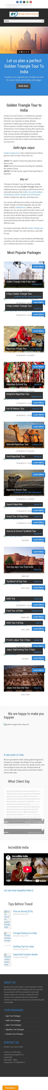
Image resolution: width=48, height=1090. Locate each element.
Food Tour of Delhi (14, 610)
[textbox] (24, 174)
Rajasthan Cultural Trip (16, 384)
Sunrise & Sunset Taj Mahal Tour (21, 531)
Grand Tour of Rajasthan (17, 516)
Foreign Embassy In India (25, 933)
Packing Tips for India (23, 946)
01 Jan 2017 (20, 936)
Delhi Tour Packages (13, 1020)
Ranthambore (20, 207)
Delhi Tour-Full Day (14, 622)
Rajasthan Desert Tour (16, 489)
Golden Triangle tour (35, 228)
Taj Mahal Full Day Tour (16, 581)
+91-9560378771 (11, 7)
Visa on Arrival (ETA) (23, 911)
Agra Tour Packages (13, 1016)
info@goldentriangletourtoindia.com (19, 5)
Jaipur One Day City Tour (17, 687)
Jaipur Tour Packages (13, 1025)
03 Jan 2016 (20, 957)
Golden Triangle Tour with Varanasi (27, 195)
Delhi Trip (10, 598)
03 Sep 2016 (20, 949)
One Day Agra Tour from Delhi (19, 567)
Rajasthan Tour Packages (15, 1029)
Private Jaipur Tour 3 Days (18, 640)
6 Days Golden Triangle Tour (19, 293)
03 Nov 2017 (21, 914)
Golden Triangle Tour (11, 153)
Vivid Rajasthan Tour (15, 456)
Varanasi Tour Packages (14, 1034)
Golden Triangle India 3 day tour (20, 281)
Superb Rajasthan (14, 504)
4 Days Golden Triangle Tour (19, 306)
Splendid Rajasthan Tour (17, 444)
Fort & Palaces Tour (15, 408)
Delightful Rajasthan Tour (17, 394)
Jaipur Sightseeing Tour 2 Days (20, 649)
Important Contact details (25, 954)
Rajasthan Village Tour (16, 348)
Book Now (23, 86)
